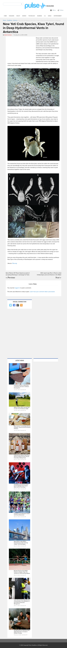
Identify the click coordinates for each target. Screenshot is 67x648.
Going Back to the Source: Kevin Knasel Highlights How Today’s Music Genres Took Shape (21, 486)
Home (5, 16)
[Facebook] (14, 305)
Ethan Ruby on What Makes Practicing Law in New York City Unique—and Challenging (21, 543)
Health (18, 16)
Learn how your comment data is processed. (42, 291)
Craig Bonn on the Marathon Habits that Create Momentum (22, 514)
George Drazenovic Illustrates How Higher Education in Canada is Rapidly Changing (21, 632)
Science (24, 16)
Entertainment (58, 16)
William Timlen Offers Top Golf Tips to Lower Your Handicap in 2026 (22, 408)
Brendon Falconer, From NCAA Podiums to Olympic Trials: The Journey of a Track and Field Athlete (22, 572)
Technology (31, 16)
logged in (17, 288)
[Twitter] (10, 305)
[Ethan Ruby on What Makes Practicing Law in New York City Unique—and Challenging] (19, 530)
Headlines (11, 16)
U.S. (45, 16)
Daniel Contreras (8, 35)
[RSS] (21, 305)
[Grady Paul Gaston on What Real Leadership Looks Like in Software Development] (19, 373)
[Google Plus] (17, 305)
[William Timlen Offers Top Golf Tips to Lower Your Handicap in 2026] (19, 399)
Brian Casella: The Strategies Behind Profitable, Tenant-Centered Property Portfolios (22, 427)
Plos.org (14, 263)
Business (39, 16)
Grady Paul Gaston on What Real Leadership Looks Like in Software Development (21, 387)
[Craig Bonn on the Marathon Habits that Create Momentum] (19, 502)
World (49, 16)
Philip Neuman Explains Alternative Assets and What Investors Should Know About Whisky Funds (22, 456)
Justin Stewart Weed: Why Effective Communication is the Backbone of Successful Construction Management (22, 601)
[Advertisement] (21, 48)
